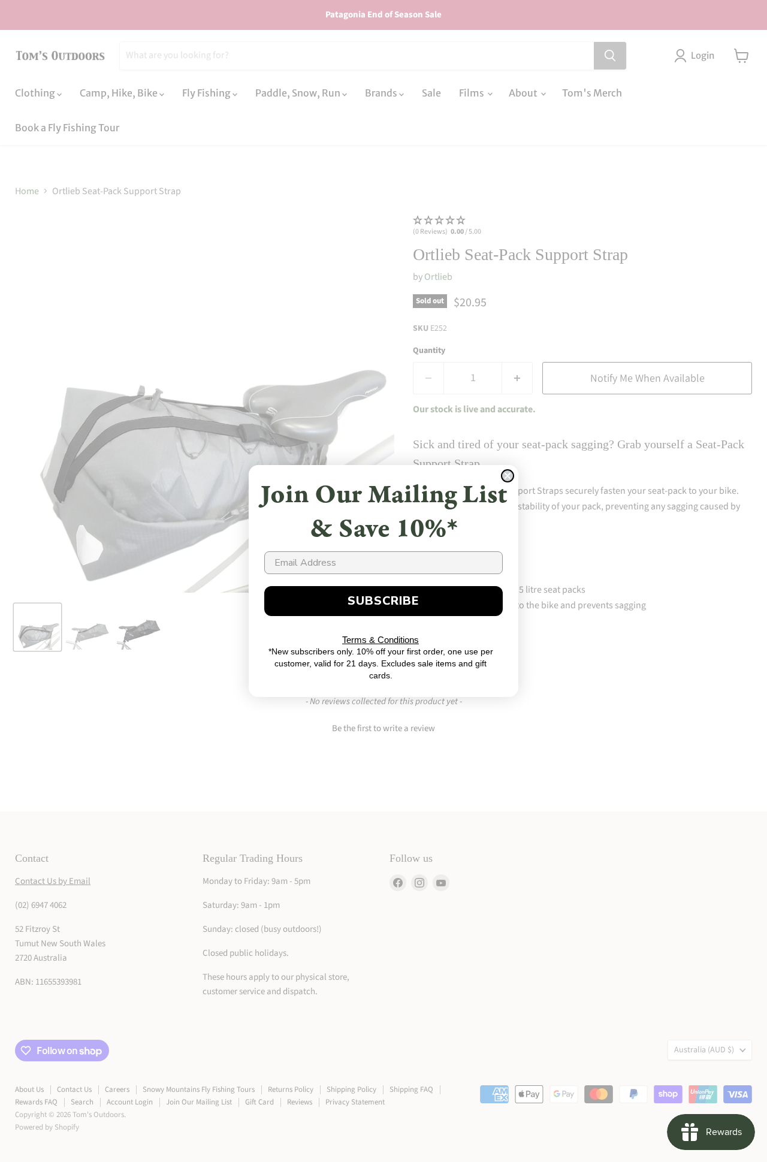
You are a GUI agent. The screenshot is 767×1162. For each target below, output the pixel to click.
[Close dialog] (508, 476)
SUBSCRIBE (383, 601)
